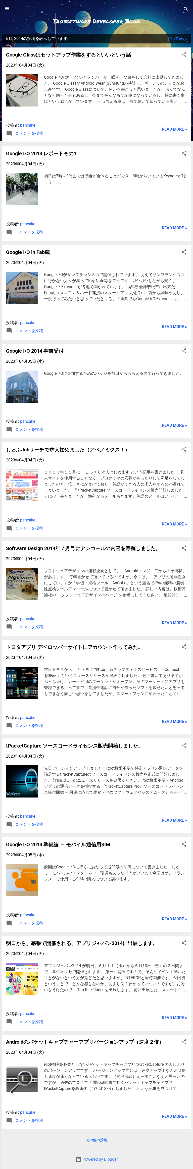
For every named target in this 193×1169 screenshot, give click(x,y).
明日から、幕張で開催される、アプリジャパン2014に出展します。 (82, 943)
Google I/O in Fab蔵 (28, 252)
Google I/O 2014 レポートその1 (41, 153)
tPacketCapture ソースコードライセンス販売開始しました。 (74, 746)
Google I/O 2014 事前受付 (35, 351)
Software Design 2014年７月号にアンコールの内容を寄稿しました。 (83, 548)
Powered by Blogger (99, 1159)
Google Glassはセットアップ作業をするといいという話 (68, 55)
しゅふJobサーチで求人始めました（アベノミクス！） (68, 450)
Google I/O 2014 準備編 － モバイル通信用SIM (58, 844)
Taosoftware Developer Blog (96, 21)
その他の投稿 (96, 1140)
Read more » (174, 129)
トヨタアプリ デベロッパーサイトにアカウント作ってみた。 (74, 647)
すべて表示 (177, 38)
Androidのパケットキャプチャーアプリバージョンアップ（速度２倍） (85, 1042)
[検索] (186, 10)
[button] (184, 55)
